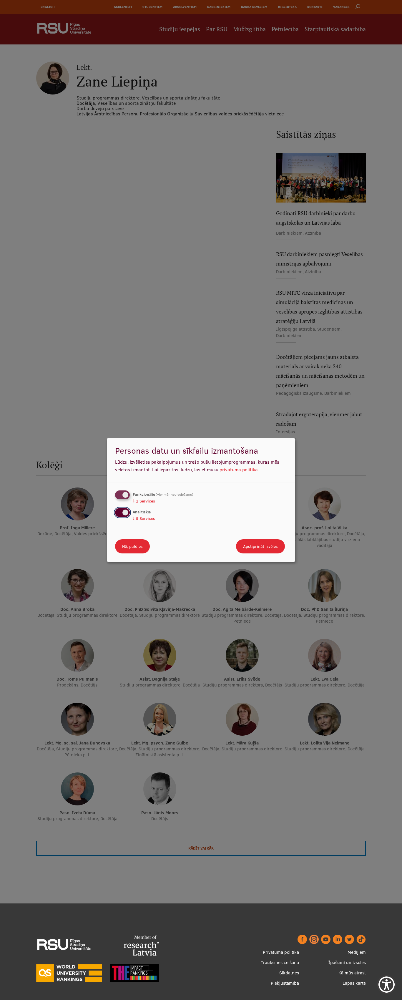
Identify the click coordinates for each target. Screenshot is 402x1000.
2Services (144, 501)
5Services (144, 518)
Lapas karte (354, 983)
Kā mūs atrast (352, 973)
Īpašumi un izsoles (347, 962)
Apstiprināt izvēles (260, 546)
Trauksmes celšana (280, 962)
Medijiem (357, 952)
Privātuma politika (281, 952)
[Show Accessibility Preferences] (386, 984)
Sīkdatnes (289, 973)
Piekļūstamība (285, 983)
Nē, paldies (132, 546)
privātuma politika (239, 469)
